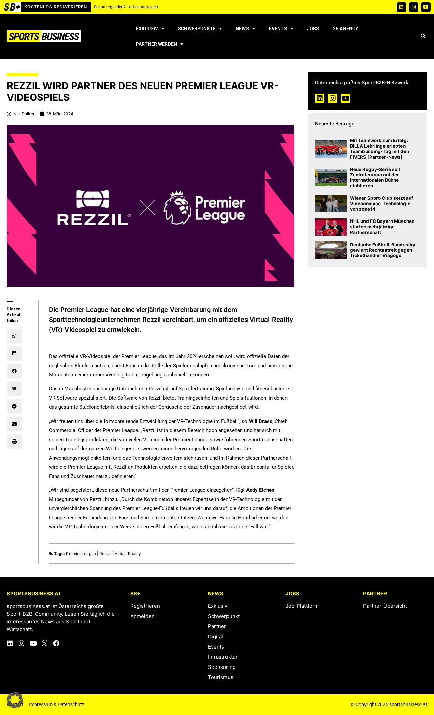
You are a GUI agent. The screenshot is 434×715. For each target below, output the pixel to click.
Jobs (313, 28)
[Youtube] (426, 7)
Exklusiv (147, 28)
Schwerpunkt (224, 616)
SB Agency (345, 28)
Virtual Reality (128, 553)
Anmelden (142, 616)
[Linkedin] (401, 7)
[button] (423, 36)
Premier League (81, 553)
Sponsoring (222, 667)
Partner (217, 626)
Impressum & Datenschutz (56, 704)
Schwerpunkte (197, 28)
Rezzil (105, 553)
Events (278, 28)
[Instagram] (413, 7)
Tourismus (220, 677)
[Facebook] (56, 643)
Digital (215, 636)
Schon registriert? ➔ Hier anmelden (126, 7)
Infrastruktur (223, 657)
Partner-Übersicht (385, 606)
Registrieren (145, 606)
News (242, 28)
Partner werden (156, 44)
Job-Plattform (302, 606)
